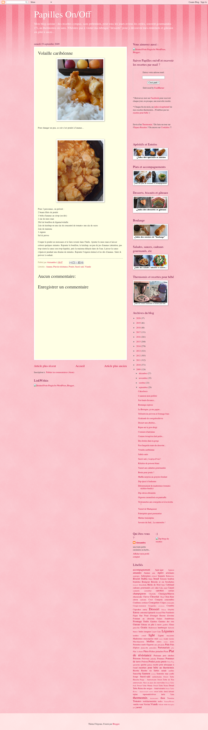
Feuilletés (170, 612)
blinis (150, 579)
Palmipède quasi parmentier (150, 513)
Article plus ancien (115, 366)
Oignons (150, 644)
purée (164, 661)
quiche (143, 664)
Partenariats (164, 647)
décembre (143, 373)
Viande (88, 266)
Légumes (168, 631)
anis (153, 573)
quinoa (149, 664)
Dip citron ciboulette (147, 492)
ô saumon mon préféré (147, 395)
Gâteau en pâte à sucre (151, 624)
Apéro (160, 572)
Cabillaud (170, 584)
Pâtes (146, 651)
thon (162, 698)
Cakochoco (143, 391)
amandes (137, 572)
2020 (138, 318)
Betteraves (170, 576)
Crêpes (163, 602)
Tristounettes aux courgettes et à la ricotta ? (155, 503)
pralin (157, 661)
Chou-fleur (169, 596)
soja (166, 673)
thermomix (140, 697)
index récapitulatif (162, 106)
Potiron (144, 661)
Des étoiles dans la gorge (148, 440)
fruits (146, 621)
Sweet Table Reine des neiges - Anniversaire (153, 687)
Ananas (49, 266)
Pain (167, 644)
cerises (171, 590)
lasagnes (147, 631)
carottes (160, 590)
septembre (143, 387)
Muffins (150, 641)
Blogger (116, 723)
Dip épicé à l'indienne (147, 481)
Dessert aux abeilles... (147, 422)
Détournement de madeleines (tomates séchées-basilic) (154, 487)
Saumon (146, 673)
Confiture (137, 602)
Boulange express (145, 404)
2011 (138, 360)
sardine (171, 670)
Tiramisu (170, 698)
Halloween (152, 627)
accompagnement (141, 569)
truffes (160, 701)
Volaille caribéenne (146, 449)
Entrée (136, 612)
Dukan (163, 609)
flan (141, 615)
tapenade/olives (149, 694)
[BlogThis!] (73, 262)
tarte (163, 694)
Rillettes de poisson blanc (148, 463)
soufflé (171, 673)
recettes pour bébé (140, 112)
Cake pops (163, 588)
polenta (153, 658)
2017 (138, 332)
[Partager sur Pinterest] (82, 262)
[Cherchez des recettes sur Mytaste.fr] (165, 541)
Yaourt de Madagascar (147, 508)
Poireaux (157, 655)
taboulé (171, 691)
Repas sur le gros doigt (147, 427)
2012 (138, 355)
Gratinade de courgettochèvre (150, 418)
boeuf (156, 578)
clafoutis (143, 599)
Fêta (163, 612)
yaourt (139, 707)
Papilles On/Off (62, 14)
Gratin (144, 627)
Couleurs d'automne (146, 431)
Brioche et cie (157, 581)
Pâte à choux (138, 651)
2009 (138, 369)
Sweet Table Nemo (160, 685)
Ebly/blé (171, 609)
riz (150, 670)
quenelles (136, 664)
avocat (154, 576)
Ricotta (136, 670)
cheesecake (137, 596)
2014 (138, 346)
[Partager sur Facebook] (79, 262)
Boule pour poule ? (146, 472)
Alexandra (141, 542)
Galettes (153, 621)
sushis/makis (157, 676)
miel (156, 638)
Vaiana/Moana (169, 701)
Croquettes (152, 605)
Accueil (80, 366)
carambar (148, 590)
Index (141, 631)
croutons (161, 606)
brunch (135, 585)
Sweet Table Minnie (145, 685)
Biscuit (136, 578)
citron (135, 599)
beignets (161, 575)
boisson (163, 578)
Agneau (171, 570)
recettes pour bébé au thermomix (156, 667)
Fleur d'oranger (151, 615)
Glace (171, 624)
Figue (135, 615)
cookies (145, 602)
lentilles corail (139, 635)
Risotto (144, 670)
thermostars (154, 698)
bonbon (171, 578)
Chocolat (154, 596)
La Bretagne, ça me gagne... (149, 409)
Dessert (154, 609)
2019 (138, 322)
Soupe (135, 676)
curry (145, 609)
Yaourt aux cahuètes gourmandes (152, 467)
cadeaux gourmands (141, 587)
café (152, 588)
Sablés (156, 670)
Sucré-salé (79, 266)
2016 (138, 336)
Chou (162, 597)
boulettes (137, 581)
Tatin (172, 694)
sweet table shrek (161, 691)
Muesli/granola (138, 641)
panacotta (144, 647)
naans (166, 641)
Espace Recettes (140, 127)
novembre (143, 378)
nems (172, 641)
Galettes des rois (166, 621)
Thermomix (147, 124)
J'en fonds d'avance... (146, 400)
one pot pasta (159, 644)
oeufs (143, 644)
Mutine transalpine (146, 517)
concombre (169, 599)
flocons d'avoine (166, 615)
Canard (171, 587)
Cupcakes (137, 609)
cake (157, 587)
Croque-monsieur (139, 605)
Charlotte (152, 593)
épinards (151, 612)
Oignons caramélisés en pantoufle (152, 497)
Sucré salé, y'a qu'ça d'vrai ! (149, 458)
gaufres (165, 624)
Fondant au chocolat (143, 618)
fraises (159, 618)
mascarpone (148, 638)
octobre (142, 382)
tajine (135, 694)
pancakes (153, 647)
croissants (170, 602)
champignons (139, 593)
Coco (150, 599)
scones (153, 674)
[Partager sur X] (76, 262)
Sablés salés (143, 454)
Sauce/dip (137, 673)
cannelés (136, 590)
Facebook (155, 97)
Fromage (137, 621)
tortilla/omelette (150, 701)
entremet (144, 612)
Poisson (137, 658)
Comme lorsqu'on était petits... (151, 436)
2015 (138, 341)
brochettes (169, 581)
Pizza (166, 651)
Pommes (160, 658)
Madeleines (138, 638)
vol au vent (163, 704)
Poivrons (145, 658)
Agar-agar (159, 569)
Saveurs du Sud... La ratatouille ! (152, 522)
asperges (136, 576)
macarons (170, 635)
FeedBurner (159, 87)
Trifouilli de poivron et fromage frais (153, 413)
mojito (166, 638)
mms (161, 639)
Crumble (170, 605)
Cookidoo (165, 127)
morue (171, 638)
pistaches (159, 651)
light (152, 635)
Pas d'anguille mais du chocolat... (152, 445)
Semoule (160, 673)
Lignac (161, 635)
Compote (159, 599)
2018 (138, 327)
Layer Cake (156, 631)
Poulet (71, 266)
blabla (144, 578)
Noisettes (137, 644)
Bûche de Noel (153, 584)
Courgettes (154, 602)
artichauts (170, 572)
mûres (159, 641)
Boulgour (146, 581)
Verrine (147, 704)
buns (163, 585)
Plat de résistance (60, 266)
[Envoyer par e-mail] (70, 262)
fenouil (158, 612)
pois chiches (168, 655)
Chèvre (146, 596)
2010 (138, 364)
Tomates (137, 701)
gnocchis (136, 627)
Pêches (152, 651)
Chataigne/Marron (166, 593)
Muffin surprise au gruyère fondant (152, 476)
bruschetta (143, 585)
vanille (136, 704)
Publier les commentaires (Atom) (60, 372)
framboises (169, 618)
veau (141, 704)
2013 (138, 350)
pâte (172, 648)
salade (163, 670)
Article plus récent (45, 366)
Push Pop (170, 662)
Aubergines (146, 575)
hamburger (162, 627)
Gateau (136, 624)
